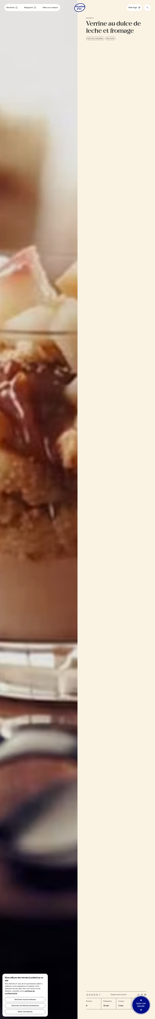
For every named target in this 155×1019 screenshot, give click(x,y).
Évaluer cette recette (119, 994)
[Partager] (141, 994)
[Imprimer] (145, 995)
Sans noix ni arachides (95, 38)
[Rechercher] (147, 7)
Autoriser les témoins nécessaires (25, 1005)
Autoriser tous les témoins (25, 999)
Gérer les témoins (25, 1012)
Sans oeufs (110, 38)
